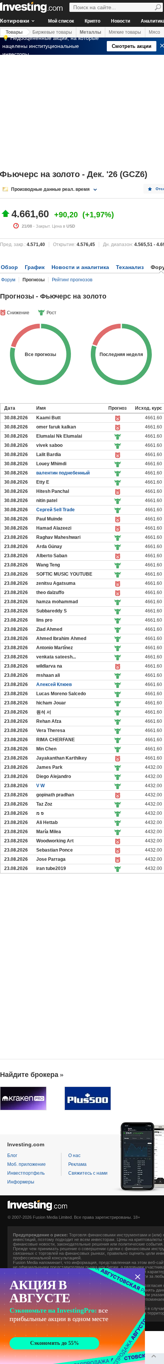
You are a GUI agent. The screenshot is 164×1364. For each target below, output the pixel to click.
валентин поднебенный (63, 473)
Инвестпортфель (26, 1173)
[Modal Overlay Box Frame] (72, 1316)
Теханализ (130, 267)
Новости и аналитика (80, 267)
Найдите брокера (29, 1074)
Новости (120, 21)
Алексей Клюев (54, 684)
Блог (12, 1155)
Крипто (92, 21)
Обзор (9, 267)
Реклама (77, 1164)
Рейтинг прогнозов (72, 279)
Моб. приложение (26, 1164)
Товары (14, 32)
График (35, 267)
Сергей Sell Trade (55, 509)
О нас (74, 1155)
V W (40, 785)
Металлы (90, 32)
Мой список (61, 21)
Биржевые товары (52, 32)
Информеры (20, 1182)
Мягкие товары (125, 32)
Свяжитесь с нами (88, 1173)
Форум (8, 279)
